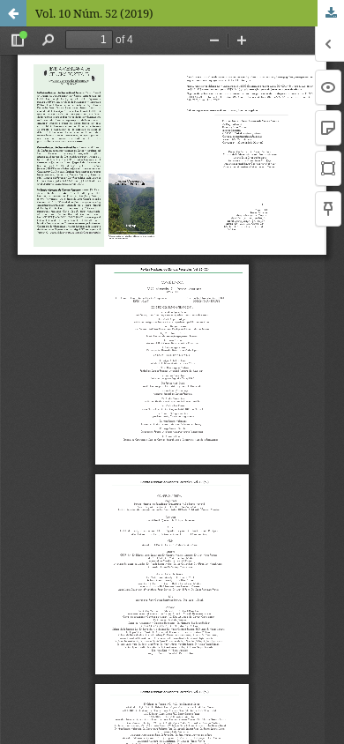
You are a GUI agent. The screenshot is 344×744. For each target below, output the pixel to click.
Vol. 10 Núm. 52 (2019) (94, 13)
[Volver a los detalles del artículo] (13, 13)
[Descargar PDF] (331, 13)
